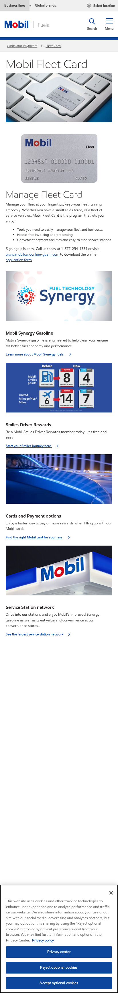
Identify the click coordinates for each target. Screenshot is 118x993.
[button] (109, 24)
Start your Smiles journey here (29, 445)
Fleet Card (53, 45)
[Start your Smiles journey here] (59, 389)
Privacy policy (43, 940)
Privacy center (59, 951)
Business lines (14, 5)
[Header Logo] (27, 24)
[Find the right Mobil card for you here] (59, 481)
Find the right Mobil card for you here (34, 537)
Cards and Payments (22, 45)
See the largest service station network (34, 634)
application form (19, 259)
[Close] (111, 893)
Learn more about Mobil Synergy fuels (35, 354)
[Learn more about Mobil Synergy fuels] (59, 298)
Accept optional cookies (59, 983)
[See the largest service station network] (59, 572)
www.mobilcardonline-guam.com (32, 254)
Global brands (45, 5)
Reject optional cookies (59, 967)
